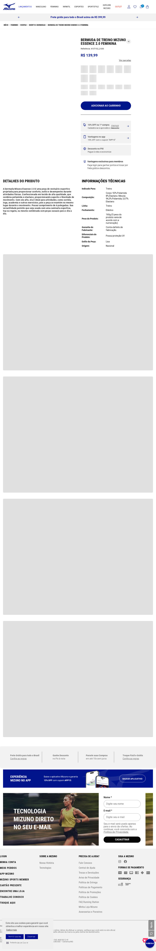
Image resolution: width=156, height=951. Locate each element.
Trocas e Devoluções (89, 872)
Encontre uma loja (12, 891)
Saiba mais (11, 930)
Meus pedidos (8, 868)
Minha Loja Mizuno (88, 906)
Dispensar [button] (31, 937)
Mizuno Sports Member (14, 879)
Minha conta (8, 862)
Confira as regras (18, 269)
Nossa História (46, 862)
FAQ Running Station (89, 902)
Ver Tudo (14, 47)
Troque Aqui (7, 902)
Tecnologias (45, 867)
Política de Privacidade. (116, 832)
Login (3, 856)
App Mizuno (7, 873)
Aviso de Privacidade (89, 877)
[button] (17, 942)
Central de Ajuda (87, 867)
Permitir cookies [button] (14, 937)
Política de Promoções (90, 892)
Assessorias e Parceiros (90, 911)
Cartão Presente (11, 885)
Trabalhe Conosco (12, 897)
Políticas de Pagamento (90, 887)
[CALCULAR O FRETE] (115, 125)
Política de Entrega (88, 882)
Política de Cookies (88, 897)
